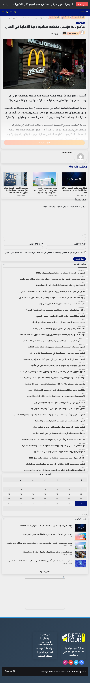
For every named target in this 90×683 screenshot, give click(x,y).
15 (21, 494)
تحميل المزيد (45, 572)
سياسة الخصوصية (45, 648)
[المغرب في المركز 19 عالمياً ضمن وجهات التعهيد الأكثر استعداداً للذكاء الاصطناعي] (80, 563)
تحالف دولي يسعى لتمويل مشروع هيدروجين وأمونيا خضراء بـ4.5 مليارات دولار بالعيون (45, 190)
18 (69, 499)
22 (21, 499)
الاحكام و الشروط (45, 652)
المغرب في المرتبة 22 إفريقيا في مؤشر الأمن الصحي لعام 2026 (47, 534)
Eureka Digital (76, 671)
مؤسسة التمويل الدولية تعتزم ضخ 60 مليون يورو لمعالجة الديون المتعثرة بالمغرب (16, 190)
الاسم (84, 235)
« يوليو (84, 514)
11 (69, 494)
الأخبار (65, 17)
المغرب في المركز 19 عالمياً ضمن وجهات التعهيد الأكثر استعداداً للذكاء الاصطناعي (40, 561)
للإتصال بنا (45, 638)
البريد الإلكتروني (80, 244)
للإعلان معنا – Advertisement (45, 643)
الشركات (55, 17)
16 (9, 494)
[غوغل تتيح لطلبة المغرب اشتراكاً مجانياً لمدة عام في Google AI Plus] (74, 179)
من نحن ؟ (45, 634)
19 (57, 499)
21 (33, 499)
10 (81, 494)
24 (81, 504)
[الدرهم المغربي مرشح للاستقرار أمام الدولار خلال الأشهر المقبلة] (80, 554)
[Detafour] (84, 12)
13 (45, 494)
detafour (73, 33)
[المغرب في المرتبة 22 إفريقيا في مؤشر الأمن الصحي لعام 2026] (80, 536)
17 (81, 499)
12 (57, 494)
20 (45, 499)
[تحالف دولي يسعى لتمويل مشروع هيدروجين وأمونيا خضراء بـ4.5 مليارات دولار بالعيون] (44, 179)
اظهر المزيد (45, 143)
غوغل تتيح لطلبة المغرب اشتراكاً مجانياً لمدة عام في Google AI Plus (74, 190)
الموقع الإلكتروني (36, 244)
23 (9, 499)
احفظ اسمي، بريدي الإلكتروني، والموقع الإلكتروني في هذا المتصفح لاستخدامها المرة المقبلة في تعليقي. (44, 252)
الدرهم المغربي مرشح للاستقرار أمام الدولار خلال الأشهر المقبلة (47, 552)
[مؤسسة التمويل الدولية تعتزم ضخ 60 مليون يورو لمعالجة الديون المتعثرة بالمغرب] (15, 179)
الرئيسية (77, 17)
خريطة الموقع (45, 656)
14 (33, 494)
